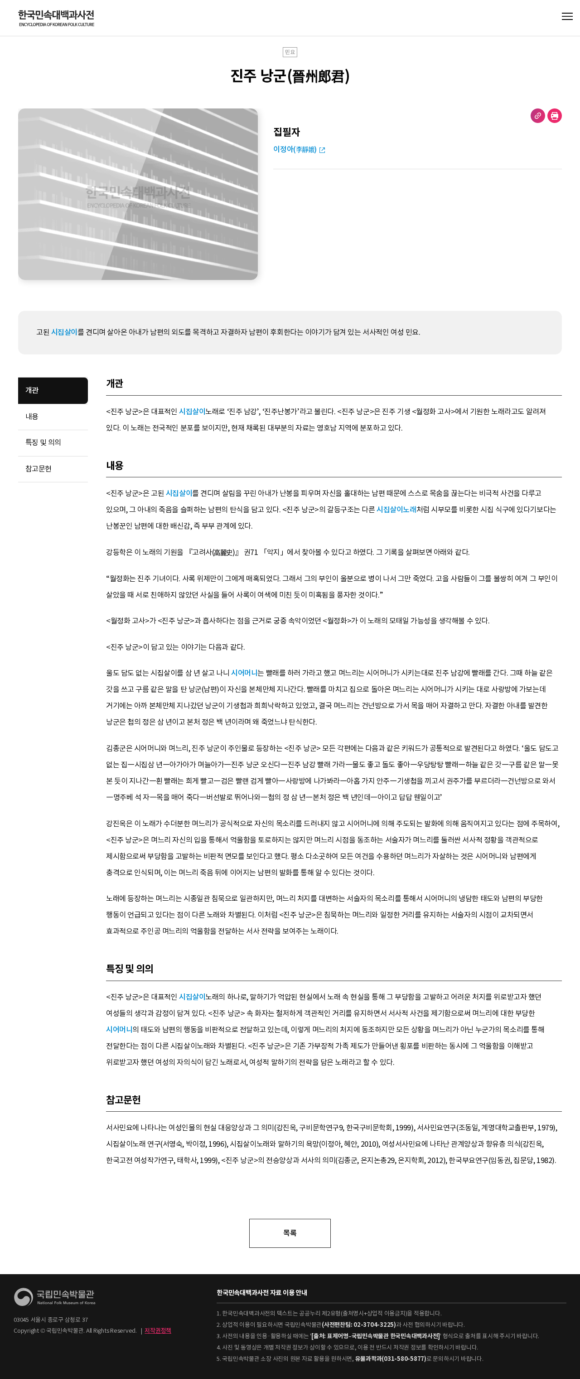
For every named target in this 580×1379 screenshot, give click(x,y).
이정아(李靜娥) (295, 149)
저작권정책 (158, 1331)
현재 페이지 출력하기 (554, 115)
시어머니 (244, 673)
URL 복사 (538, 115)
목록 (289, 1233)
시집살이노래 (396, 510)
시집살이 (64, 332)
